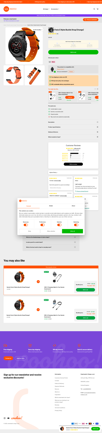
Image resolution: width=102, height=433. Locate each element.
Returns (57, 389)
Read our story (20, 358)
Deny (29, 231)
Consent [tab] (28, 206)
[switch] (42, 225)
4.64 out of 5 (77, 148)
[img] (53, 178)
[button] (52, 33)
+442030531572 (87, 389)
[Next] (97, 89)
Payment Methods (59, 386)
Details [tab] (51, 205)
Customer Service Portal (61, 378)
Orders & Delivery (59, 383)
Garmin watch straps (11, 25)
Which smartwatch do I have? (12, 20)
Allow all (72, 231)
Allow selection (51, 231)
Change (71, 71)
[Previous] (95, 89)
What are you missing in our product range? (62, 401)
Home (5, 25)
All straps (45, 9)
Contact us (8, 358)
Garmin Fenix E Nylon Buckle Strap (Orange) (36, 25)
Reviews (57, 405)
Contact (57, 380)
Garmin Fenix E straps (21, 25)
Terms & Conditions (60, 407)
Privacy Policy (58, 410)
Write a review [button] (73, 164)
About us (57, 392)
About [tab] (73, 205)
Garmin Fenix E (60, 69)
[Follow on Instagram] (5, 418)
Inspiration (57, 394)
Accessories (54, 9)
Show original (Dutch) (82, 191)
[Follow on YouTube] (8, 418)
